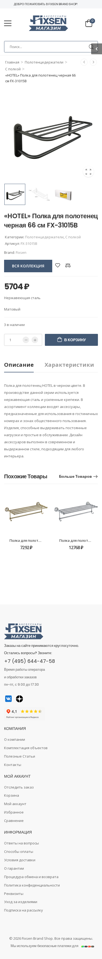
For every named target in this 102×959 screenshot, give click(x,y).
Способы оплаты (18, 851)
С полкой (13, 69)
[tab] (24, 365)
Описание (19, 364)
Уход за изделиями (20, 901)
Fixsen (21, 252)
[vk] (8, 698)
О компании (14, 739)
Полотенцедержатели (44, 62)
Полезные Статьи (19, 756)
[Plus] (35, 340)
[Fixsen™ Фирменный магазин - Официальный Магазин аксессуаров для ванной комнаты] (48, 23)
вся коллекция (28, 265)
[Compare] (68, 265)
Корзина (11, 795)
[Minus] (26, 340)
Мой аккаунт (15, 803)
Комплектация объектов (26, 747)
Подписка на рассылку (23, 910)
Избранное (14, 812)
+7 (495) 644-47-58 (29, 661)
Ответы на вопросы (21, 843)
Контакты (12, 764)
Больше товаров (75, 476)
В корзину (75, 340)
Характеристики (69, 364)
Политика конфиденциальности (32, 885)
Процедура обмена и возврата (31, 876)
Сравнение (14, 820)
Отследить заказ (19, 787)
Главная (12, 62)
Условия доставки (19, 859)
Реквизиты (13, 893)
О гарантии (14, 868)
